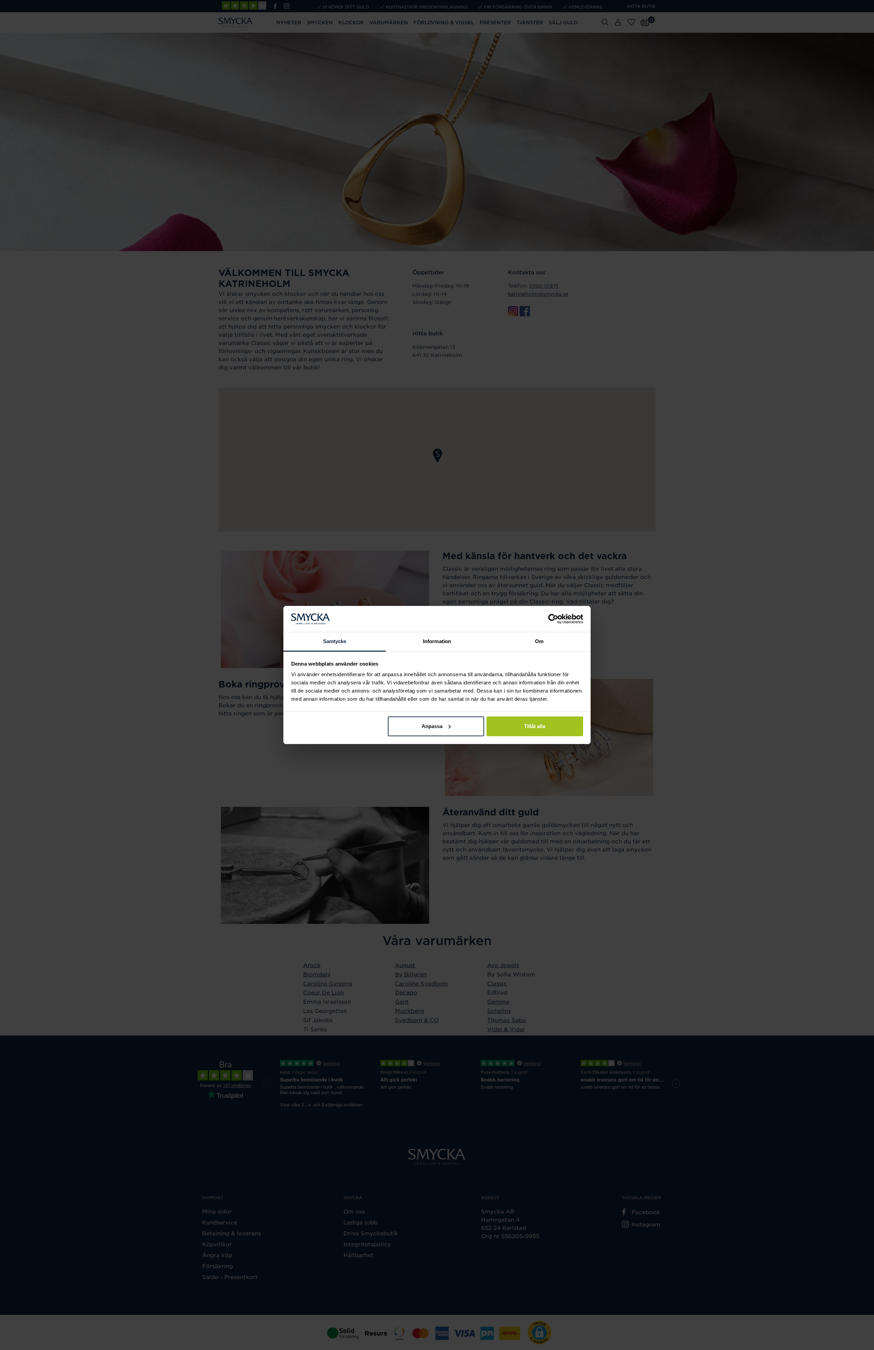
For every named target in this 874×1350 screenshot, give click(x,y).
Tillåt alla (534, 726)
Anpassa (432, 726)
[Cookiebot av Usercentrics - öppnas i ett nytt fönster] (553, 619)
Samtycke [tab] (335, 641)
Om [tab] (539, 641)
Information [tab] (437, 641)
